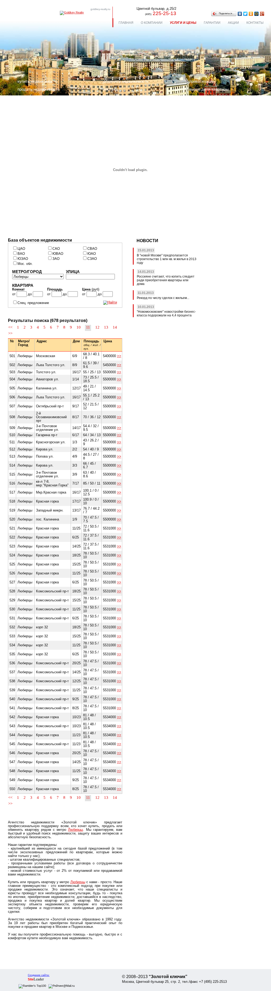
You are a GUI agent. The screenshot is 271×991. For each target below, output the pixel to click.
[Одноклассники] (251, 13)
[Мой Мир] (256, 13)
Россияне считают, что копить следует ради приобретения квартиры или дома (166, 280)
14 (115, 327)
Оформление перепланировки (44, 105)
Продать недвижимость (38, 89)
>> (10, 333)
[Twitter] (245, 13)
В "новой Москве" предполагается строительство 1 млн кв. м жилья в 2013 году (166, 259)
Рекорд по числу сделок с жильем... (163, 298)
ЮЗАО (22, 259)
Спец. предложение (33, 303)
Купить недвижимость (37, 81)
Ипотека (110, 89)
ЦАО (21, 249)
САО (56, 249)
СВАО (92, 249)
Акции (233, 23)
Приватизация (201, 81)
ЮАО (91, 254)
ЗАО (56, 259)
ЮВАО (57, 254)
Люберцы (75, 830)
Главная (126, 23)
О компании (151, 23)
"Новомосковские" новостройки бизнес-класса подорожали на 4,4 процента (166, 313)
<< (10, 327)
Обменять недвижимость (125, 81)
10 (78, 327)
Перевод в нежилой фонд (40, 97)
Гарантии (212, 23)
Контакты (255, 23)
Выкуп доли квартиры (209, 89)
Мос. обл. (25, 264)
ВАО (21, 254)
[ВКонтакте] (240, 13)
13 (106, 327)
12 (97, 327)
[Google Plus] (262, 13)
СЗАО (92, 259)
